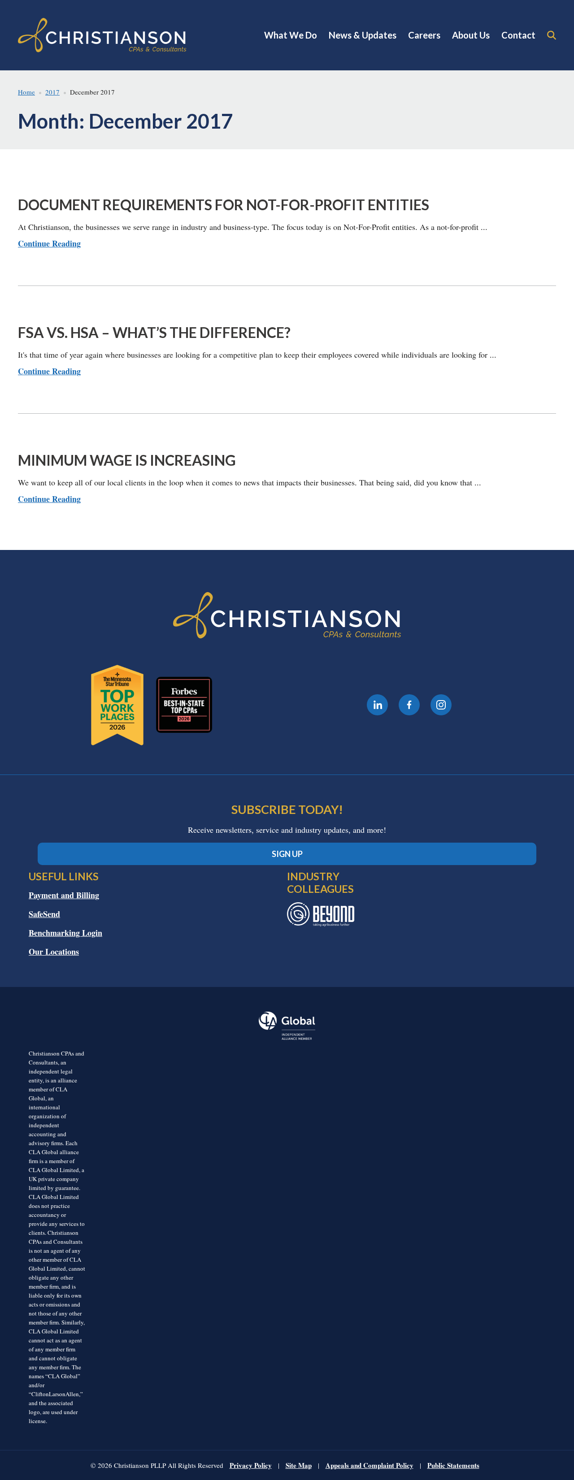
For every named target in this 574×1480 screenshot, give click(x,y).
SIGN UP (287, 854)
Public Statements (453, 1465)
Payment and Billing (64, 895)
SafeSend (44, 914)
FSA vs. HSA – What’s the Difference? (154, 332)
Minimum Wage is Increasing (127, 460)
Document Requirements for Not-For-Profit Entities (223, 204)
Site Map (299, 1465)
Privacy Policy (251, 1465)
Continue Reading (49, 243)
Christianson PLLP (102, 35)
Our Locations (54, 951)
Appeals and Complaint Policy (369, 1465)
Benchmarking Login (65, 933)
